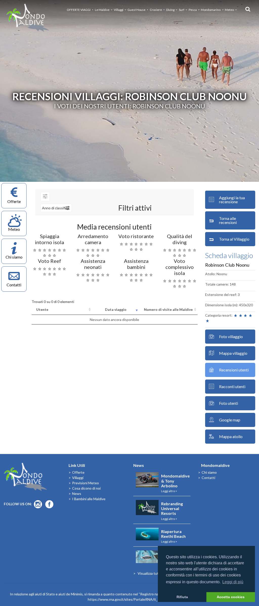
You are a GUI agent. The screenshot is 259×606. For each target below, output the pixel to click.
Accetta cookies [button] (231, 597)
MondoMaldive (27, 18)
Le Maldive (102, 10)
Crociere (156, 10)
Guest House (136, 10)
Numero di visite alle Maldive (168, 309)
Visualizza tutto (150, 573)
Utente (42, 309)
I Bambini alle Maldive (88, 499)
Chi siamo (209, 472)
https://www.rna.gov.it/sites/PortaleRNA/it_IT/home (129, 599)
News (76, 493)
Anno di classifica (55, 208)
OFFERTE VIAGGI (79, 10)
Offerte (78, 472)
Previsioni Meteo (85, 483)
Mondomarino (211, 10)
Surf (181, 10)
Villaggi (118, 10)
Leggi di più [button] (232, 582)
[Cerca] (246, 9)
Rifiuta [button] (182, 597)
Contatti (208, 477)
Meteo (229, 10)
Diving (170, 10)
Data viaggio (115, 309)
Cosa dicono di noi (86, 488)
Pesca (193, 10)
